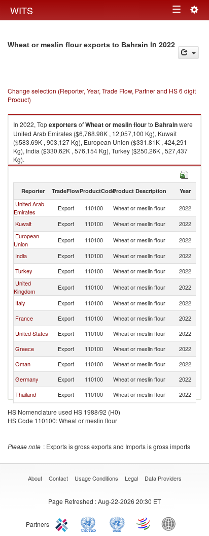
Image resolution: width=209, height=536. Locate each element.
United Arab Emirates (29, 208)
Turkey (23, 271)
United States (31, 333)
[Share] (188, 52)
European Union (26, 240)
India (21, 255)
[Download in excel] (184, 173)
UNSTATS (117, 523)
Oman (22, 364)
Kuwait (23, 223)
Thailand (25, 394)
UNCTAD (90, 523)
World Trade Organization (144, 523)
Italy (20, 303)
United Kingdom (24, 287)
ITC (63, 523)
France (24, 318)
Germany (27, 379)
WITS (21, 10)
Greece (24, 348)
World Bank (171, 523)
